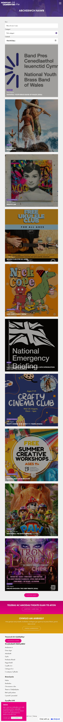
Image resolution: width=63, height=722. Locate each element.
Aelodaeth (8, 653)
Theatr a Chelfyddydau (12, 689)
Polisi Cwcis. (13, 714)
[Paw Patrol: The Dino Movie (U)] (31, 509)
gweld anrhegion (31, 628)
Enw (6, 22)
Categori (7, 29)
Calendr (7, 37)
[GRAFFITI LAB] (31, 180)
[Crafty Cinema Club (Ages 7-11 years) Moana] (31, 400)
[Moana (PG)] (31, 125)
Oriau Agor (8, 650)
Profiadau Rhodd (10, 660)
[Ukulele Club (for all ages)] (31, 235)
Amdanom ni (9, 647)
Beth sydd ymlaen (10, 692)
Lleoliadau (8, 683)
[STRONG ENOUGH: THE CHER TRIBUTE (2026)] (31, 564)
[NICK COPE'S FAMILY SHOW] (31, 290)
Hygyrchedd (9, 663)
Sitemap (35, 716)
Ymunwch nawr (13, 641)
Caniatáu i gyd (7, 717)
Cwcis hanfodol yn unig (17, 717)
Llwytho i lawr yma (31, 609)
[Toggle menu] (60, 3)
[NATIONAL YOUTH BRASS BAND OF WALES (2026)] (31, 70)
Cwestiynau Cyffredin (11, 672)
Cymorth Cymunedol (11, 696)
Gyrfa (7, 657)
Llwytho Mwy (31, 595)
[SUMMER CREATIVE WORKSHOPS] (31, 455)
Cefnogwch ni (9, 669)
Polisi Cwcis (28, 716)
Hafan (7, 680)
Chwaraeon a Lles (10, 686)
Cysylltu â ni (8, 666)
